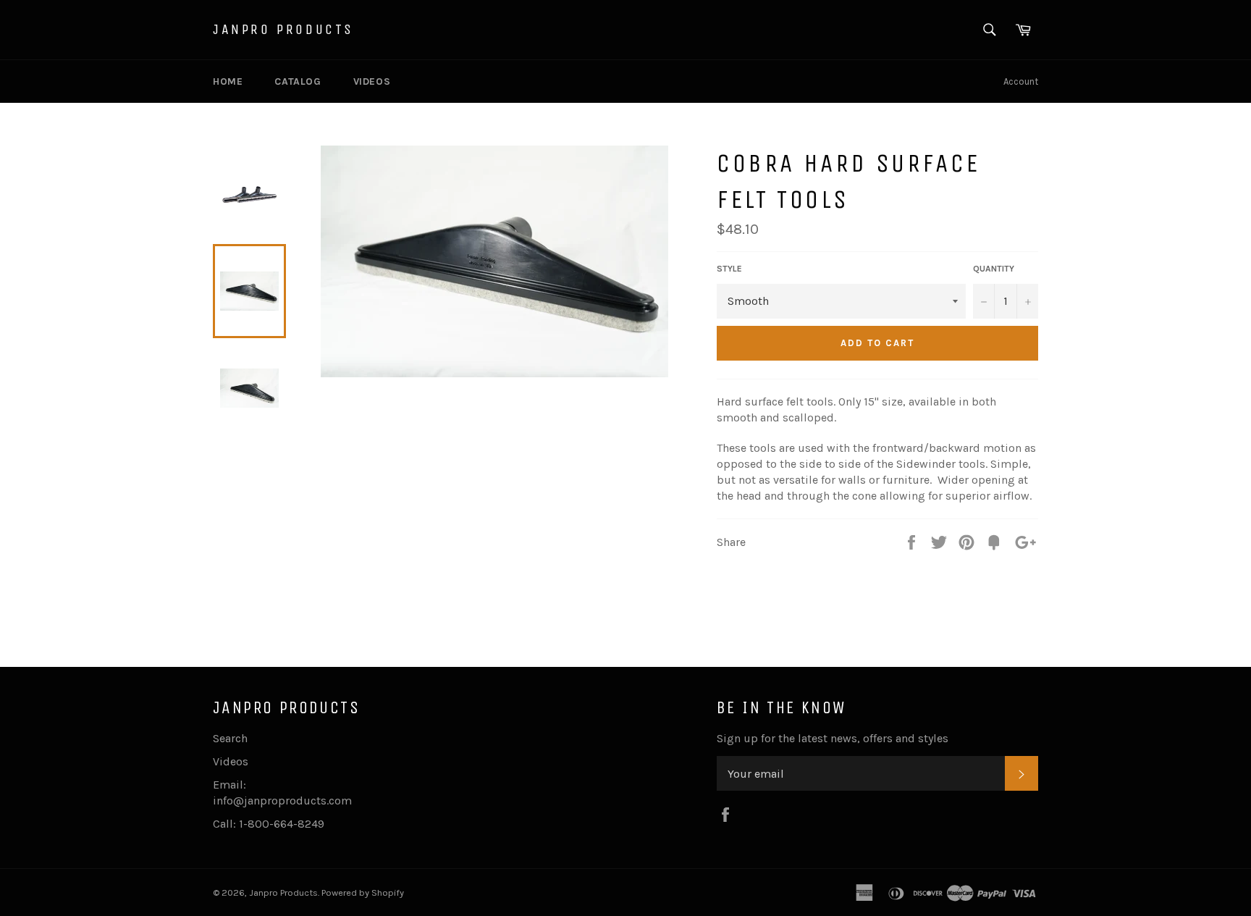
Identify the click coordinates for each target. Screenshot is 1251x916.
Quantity (993, 269)
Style (729, 269)
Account (1020, 81)
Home (228, 81)
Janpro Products (283, 29)
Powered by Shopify (362, 892)
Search (230, 738)
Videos (372, 81)
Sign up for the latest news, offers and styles (832, 738)
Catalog (297, 81)
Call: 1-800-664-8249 (268, 824)
